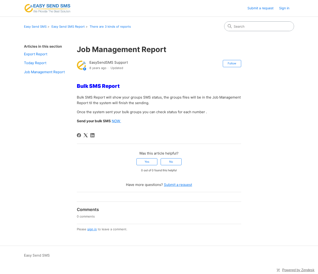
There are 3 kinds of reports (110, 26)
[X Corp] (86, 135)
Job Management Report (44, 72)
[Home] (47, 8)
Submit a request (260, 8)
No (171, 161)
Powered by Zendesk (298, 270)
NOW (116, 121)
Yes (147, 161)
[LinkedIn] (92, 135)
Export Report (35, 54)
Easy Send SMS (35, 26)
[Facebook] (79, 135)
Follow (232, 63)
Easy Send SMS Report (68, 26)
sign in (92, 229)
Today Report (35, 63)
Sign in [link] (284, 8)
